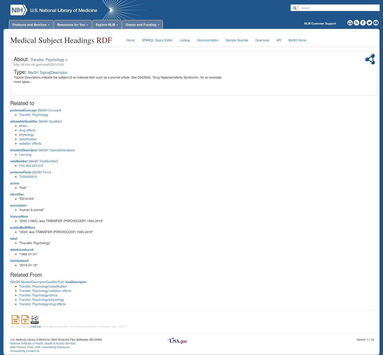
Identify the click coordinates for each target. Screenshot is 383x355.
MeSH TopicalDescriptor (48, 72)
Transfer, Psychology (47, 59)
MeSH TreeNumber (43, 161)
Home (130, 40)
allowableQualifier (23, 121)
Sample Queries (237, 40)
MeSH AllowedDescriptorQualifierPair (37, 282)
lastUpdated (19, 260)
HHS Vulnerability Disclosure (52, 347)
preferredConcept (23, 110)
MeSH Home (297, 40)
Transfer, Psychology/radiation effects (45, 290)
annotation (18, 205)
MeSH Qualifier (50, 121)
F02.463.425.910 (31, 165)
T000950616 (28, 176)
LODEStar (35, 326)
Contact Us (32, 351)
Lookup (185, 40)
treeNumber (19, 161)
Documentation (208, 40)
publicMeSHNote (22, 227)
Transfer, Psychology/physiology (41, 299)
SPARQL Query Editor (157, 40)
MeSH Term (41, 172)
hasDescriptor (76, 282)
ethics (23, 125)
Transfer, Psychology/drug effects (42, 304)
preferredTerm (20, 172)
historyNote (19, 216)
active (14, 183)
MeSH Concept (49, 110)
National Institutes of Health (26, 343)
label (14, 238)
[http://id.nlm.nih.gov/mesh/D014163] (66, 59)
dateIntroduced (21, 249)
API (278, 40)
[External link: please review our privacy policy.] (363, 22)
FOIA (30, 347)
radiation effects (30, 143)
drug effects (27, 130)
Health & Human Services (60, 343)
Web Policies (18, 347)
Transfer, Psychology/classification (43, 286)
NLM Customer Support (320, 23)
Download (262, 40)
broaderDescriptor (24, 150)
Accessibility (17, 351)
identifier (17, 194)
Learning (25, 154)
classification (28, 139)
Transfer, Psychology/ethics (38, 295)
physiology (26, 134)
